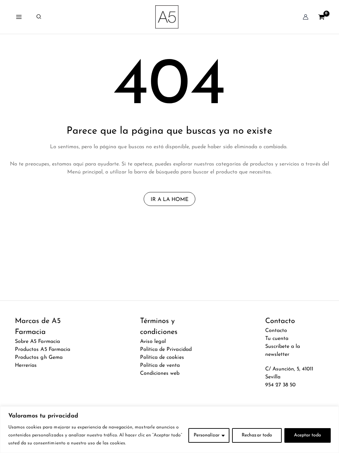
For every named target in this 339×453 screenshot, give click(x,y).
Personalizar (206, 435)
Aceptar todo (307, 435)
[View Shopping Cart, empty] (321, 17)
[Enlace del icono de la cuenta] (306, 17)
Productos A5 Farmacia (42, 349)
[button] (39, 17)
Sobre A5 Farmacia (37, 341)
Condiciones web (159, 373)
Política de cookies (162, 357)
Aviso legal (153, 341)
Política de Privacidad (166, 349)
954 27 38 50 (280, 385)
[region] (169, 429)
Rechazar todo (257, 435)
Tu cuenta (276, 338)
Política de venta (160, 365)
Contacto (276, 330)
